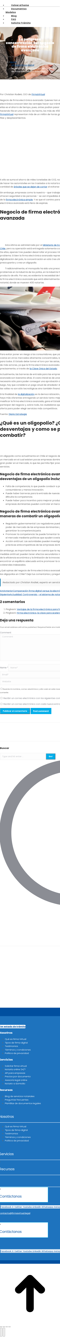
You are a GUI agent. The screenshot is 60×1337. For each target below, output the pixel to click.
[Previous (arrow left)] (1, 1332)
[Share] (4, 1326)
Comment (5, 632)
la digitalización (26, 394)
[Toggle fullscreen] (7, 1326)
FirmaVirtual (38, 94)
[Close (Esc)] (1, 1326)
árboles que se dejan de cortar (30, 186)
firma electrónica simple (19, 199)
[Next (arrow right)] (4, 1332)
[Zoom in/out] (9, 1326)
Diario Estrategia (18, 414)
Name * (4, 667)
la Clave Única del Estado (43, 368)
